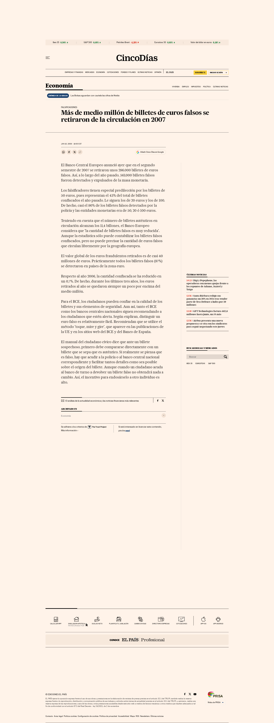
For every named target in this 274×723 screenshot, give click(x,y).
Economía (100, 72)
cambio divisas (140, 624)
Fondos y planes (128, 72)
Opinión (157, 72)
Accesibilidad (123, 716)
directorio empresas (161, 624)
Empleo (185, 87)
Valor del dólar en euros (201, 42)
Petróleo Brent (123, 42)
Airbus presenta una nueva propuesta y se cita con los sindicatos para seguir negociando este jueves (206, 323)
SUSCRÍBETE (200, 72)
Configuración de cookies (88, 716)
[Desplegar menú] (48, 58)
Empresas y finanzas (74, 72)
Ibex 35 (56, 42)
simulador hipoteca (76, 624)
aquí (127, 430)
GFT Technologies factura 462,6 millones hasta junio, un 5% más (207, 313)
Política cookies (70, 716)
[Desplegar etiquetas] (164, 415)
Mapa (132, 716)
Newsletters (145, 716)
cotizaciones (181, 624)
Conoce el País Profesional (137, 639)
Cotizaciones (113, 72)
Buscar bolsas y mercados (201, 348)
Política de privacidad (108, 716)
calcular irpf (55, 624)
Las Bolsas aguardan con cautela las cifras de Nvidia (95, 95)
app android (218, 624)
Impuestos (196, 87)
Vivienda (176, 87)
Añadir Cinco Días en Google (152, 152)
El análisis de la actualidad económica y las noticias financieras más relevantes (102, 401)
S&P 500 (88, 42)
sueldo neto (97, 624)
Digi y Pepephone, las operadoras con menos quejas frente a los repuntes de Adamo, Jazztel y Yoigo (207, 285)
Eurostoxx (200, 364)
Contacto (49, 716)
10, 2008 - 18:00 (71, 144)
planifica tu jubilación (118, 624)
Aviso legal (58, 716)
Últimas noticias (145, 72)
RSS (137, 716)
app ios (203, 624)
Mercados (89, 72)
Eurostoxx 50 (160, 42)
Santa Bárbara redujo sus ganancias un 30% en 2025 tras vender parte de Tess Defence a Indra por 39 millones (206, 300)
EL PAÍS (168, 71)
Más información (69, 430)
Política (207, 87)
